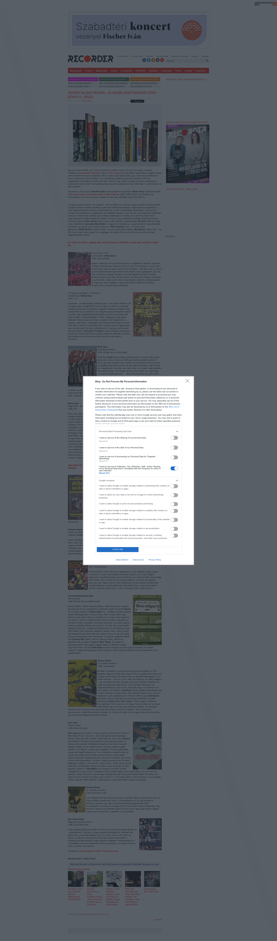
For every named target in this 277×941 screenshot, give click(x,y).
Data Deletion (122, 560)
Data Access (138, 560)
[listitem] (138, 431)
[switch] (174, 438)
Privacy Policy (155, 560)
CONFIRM (117, 549)
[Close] (188, 381)
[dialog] (138, 470)
